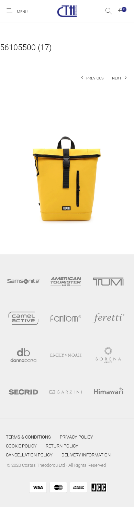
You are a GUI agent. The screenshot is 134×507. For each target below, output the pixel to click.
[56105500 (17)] (67, 165)
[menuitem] (28, 437)
